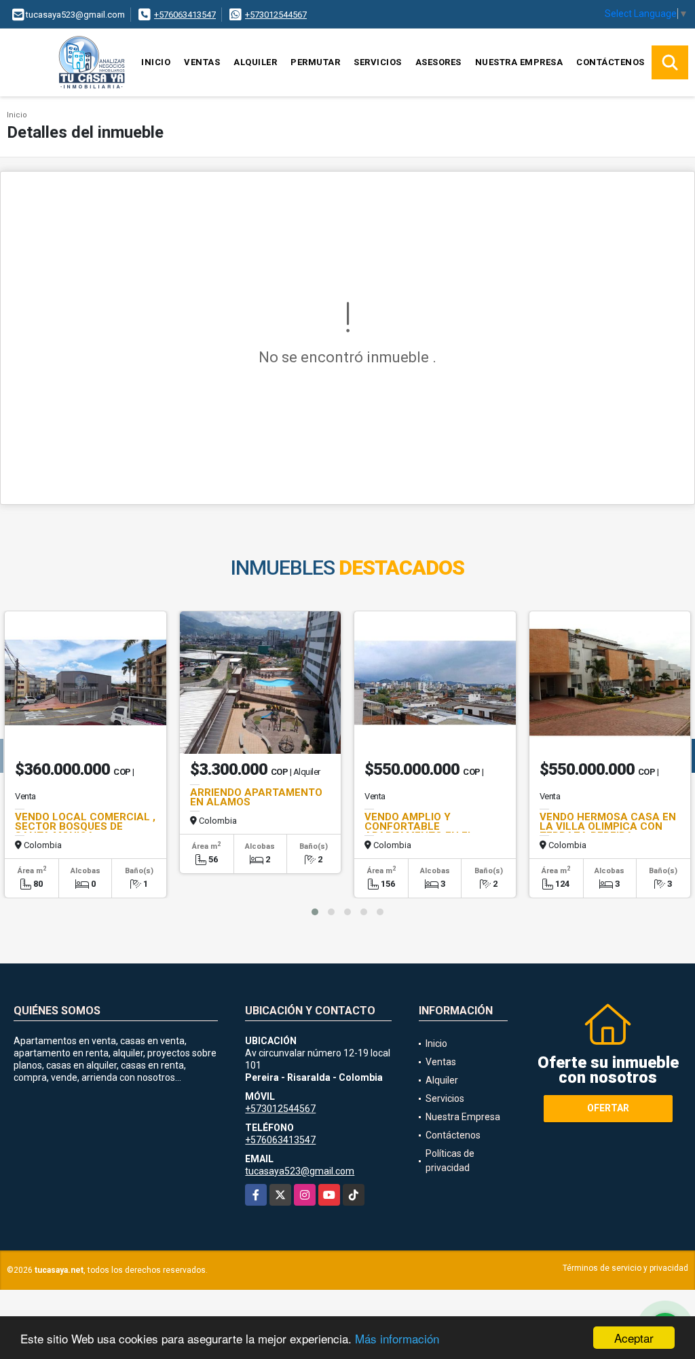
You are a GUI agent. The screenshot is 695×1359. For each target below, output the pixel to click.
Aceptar (634, 1337)
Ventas (202, 62)
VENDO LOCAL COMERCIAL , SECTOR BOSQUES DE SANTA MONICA (85, 826)
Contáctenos (610, 62)
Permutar (315, 62)
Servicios (378, 62)
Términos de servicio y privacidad (625, 1268)
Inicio (155, 62)
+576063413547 (185, 14)
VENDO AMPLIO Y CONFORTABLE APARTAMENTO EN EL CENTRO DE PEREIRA (419, 831)
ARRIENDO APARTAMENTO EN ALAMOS (256, 797)
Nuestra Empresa (519, 62)
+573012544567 (276, 14)
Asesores (438, 62)
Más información (397, 1338)
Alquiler (255, 62)
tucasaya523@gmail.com (299, 1171)
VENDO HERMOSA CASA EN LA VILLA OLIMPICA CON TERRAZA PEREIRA (608, 826)
